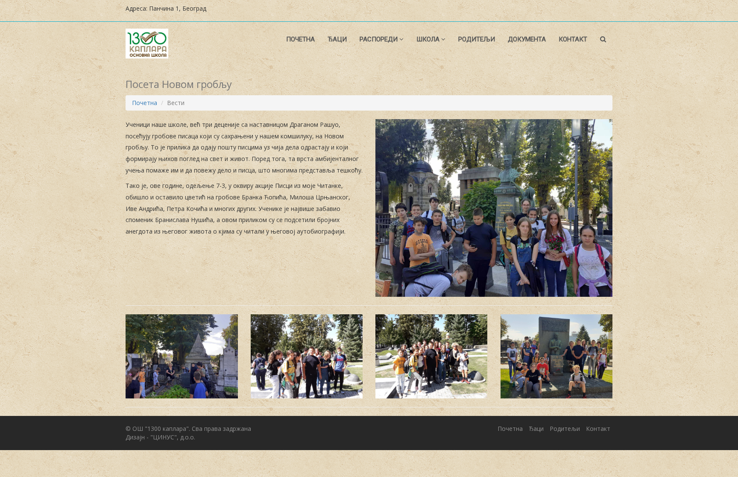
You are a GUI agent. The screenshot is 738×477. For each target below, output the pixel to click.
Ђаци (337, 39)
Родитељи (476, 39)
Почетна (300, 39)
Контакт (573, 39)
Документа (527, 39)
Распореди (379, 39)
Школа (428, 39)
